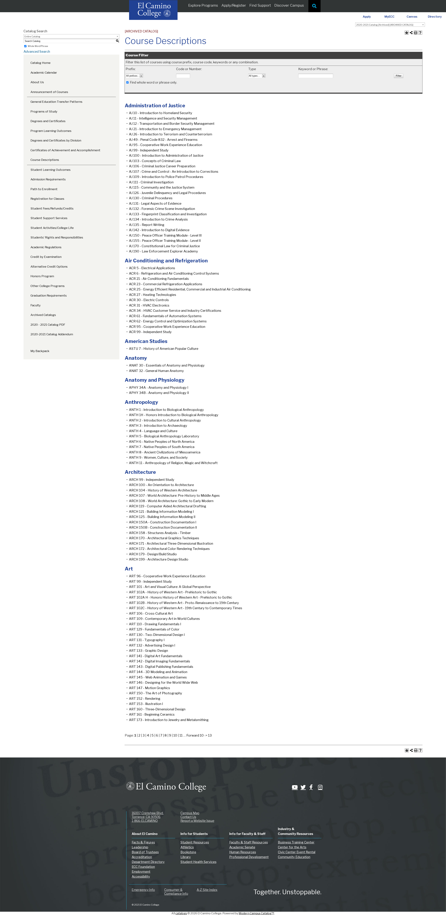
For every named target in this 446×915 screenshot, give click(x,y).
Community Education (294, 857)
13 (210, 735)
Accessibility (141, 876)
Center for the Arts (292, 847)
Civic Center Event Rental (296, 852)
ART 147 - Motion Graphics (149, 688)
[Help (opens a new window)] (420, 33)
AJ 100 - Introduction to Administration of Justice (166, 156)
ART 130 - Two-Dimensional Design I (157, 635)
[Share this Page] (411, 33)
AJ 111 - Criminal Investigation (151, 182)
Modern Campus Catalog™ (256, 913)
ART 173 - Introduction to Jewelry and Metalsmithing (169, 720)
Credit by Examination (45, 257)
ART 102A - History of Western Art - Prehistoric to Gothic (173, 592)
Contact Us (188, 817)
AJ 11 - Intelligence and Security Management (163, 118)
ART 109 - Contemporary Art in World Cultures (164, 619)
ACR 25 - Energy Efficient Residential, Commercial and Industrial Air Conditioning (190, 289)
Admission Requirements (48, 179)
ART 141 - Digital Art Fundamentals (155, 656)
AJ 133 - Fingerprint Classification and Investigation (168, 214)
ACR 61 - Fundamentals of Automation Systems (165, 316)
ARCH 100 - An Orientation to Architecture (161, 485)
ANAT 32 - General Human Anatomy (156, 371)
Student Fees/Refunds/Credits (52, 208)
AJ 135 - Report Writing (146, 225)
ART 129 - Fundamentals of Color (154, 629)
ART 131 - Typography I (146, 640)
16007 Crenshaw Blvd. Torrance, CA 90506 (148, 815)
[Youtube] (293, 787)
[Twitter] (302, 787)
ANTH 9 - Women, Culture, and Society (158, 457)
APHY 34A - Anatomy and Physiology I (158, 388)
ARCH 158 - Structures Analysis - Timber (160, 533)
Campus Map (189, 813)
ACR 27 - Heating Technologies (152, 295)
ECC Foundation (143, 867)
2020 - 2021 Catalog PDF (47, 324)
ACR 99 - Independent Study (150, 332)
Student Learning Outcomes (50, 169)
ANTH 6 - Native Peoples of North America (161, 442)
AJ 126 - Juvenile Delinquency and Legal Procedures (167, 193)
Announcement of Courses (49, 92)
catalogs (181, 913)
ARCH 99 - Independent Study (151, 480)
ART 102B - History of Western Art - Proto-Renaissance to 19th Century (184, 603)
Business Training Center (296, 842)
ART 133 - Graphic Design (148, 651)
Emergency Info (143, 890)
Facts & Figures (143, 842)
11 (181, 735)
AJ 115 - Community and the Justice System (161, 187)
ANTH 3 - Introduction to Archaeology (158, 426)
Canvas (412, 16)
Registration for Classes (47, 198)
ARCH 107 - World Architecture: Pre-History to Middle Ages (174, 496)
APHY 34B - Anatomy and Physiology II (159, 393)
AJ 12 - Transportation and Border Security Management (171, 124)
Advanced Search (37, 52)
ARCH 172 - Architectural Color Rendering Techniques (169, 549)
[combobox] (390, 25)
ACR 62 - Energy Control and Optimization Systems (168, 321)
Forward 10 (195, 735)
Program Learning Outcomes (50, 131)
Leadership (140, 847)
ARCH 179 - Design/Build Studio (153, 554)
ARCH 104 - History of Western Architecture (163, 490)
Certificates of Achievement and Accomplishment (65, 150)
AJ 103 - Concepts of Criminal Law (155, 161)
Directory (435, 16)
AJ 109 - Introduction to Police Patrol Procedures (166, 177)
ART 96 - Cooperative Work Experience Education (167, 576)
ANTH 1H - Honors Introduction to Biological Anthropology (173, 415)
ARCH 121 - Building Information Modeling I (161, 512)
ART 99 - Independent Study (150, 582)
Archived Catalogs (43, 315)
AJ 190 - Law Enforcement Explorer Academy (163, 251)
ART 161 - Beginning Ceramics (152, 714)
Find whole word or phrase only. (153, 82)
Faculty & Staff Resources (248, 842)
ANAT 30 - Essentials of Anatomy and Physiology (167, 365)
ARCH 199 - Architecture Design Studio (158, 559)
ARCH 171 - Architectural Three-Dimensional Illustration (171, 543)
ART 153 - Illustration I (146, 704)
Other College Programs (47, 286)
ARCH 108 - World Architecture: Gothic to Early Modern (171, 501)
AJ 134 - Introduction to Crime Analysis (158, 219)
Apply (367, 16)
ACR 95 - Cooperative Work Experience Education (167, 327)
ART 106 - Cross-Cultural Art (151, 613)
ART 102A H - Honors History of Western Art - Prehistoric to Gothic (180, 597)
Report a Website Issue (197, 821)
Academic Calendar (43, 72)
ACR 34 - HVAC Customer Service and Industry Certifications (175, 311)
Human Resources (242, 852)
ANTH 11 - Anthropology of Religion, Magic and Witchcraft (173, 463)
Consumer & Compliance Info (176, 891)
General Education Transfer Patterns (56, 101)
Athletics (187, 847)
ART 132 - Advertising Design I (152, 645)
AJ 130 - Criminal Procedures (150, 198)
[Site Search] (314, 6)
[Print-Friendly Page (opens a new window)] (416, 33)
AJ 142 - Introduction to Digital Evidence (159, 230)
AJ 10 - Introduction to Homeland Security (160, 113)
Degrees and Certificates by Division (55, 140)
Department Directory (148, 862)
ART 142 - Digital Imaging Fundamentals (159, 661)
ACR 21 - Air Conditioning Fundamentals (159, 279)
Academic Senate (242, 847)
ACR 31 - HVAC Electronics (149, 305)
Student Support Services (48, 218)
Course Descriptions (44, 160)
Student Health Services (198, 862)
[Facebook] (311, 787)
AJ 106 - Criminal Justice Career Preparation (162, 166)
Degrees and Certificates (48, 121)
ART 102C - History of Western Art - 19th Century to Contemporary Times (185, 608)
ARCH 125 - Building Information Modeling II (162, 517)
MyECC (389, 16)
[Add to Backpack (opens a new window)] (407, 33)
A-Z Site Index (207, 890)
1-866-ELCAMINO (145, 821)
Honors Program (42, 276)
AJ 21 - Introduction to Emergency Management (165, 129)
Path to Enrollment (43, 189)
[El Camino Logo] (166, 783)
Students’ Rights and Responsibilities (56, 237)
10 (175, 735)
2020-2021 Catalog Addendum (51, 334)
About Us (37, 82)
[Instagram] (319, 787)
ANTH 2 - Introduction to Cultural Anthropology (165, 420)
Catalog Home (40, 63)
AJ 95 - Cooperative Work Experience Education (165, 145)
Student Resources (194, 842)
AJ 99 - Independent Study (148, 150)
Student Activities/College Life (52, 228)
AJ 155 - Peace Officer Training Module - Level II (165, 241)
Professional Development (249, 857)
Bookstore (188, 852)
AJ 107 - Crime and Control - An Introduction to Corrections (173, 172)
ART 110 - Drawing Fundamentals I (155, 624)
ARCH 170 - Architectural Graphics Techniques (164, 538)
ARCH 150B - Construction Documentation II (163, 527)
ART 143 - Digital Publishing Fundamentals (161, 667)
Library (185, 857)
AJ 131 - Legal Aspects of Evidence (155, 203)
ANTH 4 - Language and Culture (153, 431)
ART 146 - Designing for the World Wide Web (163, 683)
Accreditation (142, 857)
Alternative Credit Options (49, 266)
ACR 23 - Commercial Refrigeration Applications (165, 284)
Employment (141, 871)
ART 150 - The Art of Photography (155, 693)
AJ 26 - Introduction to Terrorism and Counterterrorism (170, 134)
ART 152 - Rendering (144, 699)
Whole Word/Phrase (38, 46)
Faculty (35, 305)
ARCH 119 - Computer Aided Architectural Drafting (167, 506)
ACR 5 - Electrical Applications (152, 268)
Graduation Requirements (48, 295)
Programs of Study (43, 111)
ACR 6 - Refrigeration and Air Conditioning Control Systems (174, 273)
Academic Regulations (45, 247)
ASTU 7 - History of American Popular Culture (163, 349)
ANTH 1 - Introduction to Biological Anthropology (166, 410)
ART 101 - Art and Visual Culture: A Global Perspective (170, 587)
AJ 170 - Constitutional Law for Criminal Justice (164, 246)
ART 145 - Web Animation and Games (158, 677)
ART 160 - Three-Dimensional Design (157, 709)
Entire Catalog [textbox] (32, 36)
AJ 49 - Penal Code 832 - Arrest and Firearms (163, 140)
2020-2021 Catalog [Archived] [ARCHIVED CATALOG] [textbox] (384, 24)
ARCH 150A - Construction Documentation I (162, 522)
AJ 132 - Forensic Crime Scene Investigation (162, 209)
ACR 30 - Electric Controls (149, 300)
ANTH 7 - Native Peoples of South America (161, 447)
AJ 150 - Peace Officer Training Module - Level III (165, 235)
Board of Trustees (145, 852)
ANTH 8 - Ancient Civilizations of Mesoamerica (164, 452)
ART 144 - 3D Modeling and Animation (158, 672)
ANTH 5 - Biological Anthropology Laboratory (164, 436)
